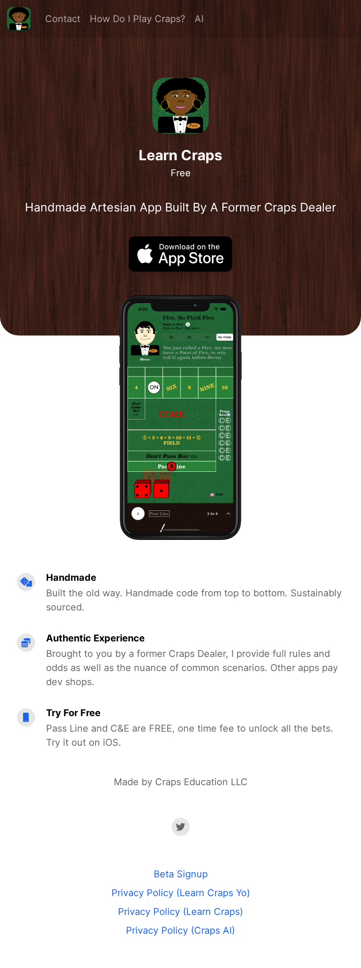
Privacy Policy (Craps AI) (180, 930)
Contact (62, 18)
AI (199, 18)
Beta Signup (181, 874)
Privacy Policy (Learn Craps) (180, 911)
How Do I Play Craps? (137, 18)
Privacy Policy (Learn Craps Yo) (180, 893)
